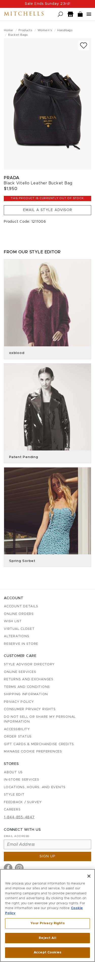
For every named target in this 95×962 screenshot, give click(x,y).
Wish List (13, 621)
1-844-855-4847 (19, 817)
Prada (12, 178)
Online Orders (19, 614)
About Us (13, 772)
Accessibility (17, 729)
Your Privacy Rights (47, 923)
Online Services (20, 672)
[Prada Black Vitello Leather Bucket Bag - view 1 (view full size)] (47, 103)
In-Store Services (21, 779)
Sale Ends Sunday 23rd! (47, 4)
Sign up (47, 856)
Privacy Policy (19, 702)
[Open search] (60, 14)
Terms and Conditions (27, 687)
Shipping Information (26, 694)
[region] (47, 915)
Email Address (16, 836)
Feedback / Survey (23, 802)
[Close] (88, 876)
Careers (12, 809)
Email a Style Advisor (47, 210)
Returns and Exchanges (28, 679)
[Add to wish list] (84, 45)
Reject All (47, 938)
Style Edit (14, 794)
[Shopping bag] (80, 14)
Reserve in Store (21, 644)
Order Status (18, 736)
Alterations (16, 636)
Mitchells (24, 14)
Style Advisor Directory (29, 664)
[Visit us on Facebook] (8, 868)
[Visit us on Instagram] (19, 868)
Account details (21, 606)
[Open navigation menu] (89, 14)
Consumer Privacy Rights (29, 709)
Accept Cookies (47, 952)
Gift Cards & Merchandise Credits (39, 744)
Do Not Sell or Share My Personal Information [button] (40, 719)
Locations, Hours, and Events (35, 787)
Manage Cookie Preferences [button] (33, 751)
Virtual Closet (19, 629)
